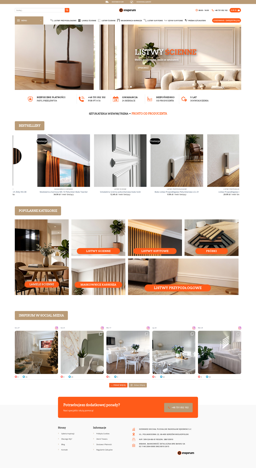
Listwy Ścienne (109, 20)
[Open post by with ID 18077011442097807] (128, 352)
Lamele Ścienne (89, 20)
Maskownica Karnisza (131, 20)
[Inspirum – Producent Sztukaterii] (128, 10)
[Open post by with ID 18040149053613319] (219, 352)
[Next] (233, 57)
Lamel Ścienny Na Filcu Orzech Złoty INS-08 (211, 192)
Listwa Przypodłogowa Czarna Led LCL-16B (155, 192)
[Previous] (22, 57)
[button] (235, 10)
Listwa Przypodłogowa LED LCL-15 (98, 192)
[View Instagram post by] (55, 370)
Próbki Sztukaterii (197, 20)
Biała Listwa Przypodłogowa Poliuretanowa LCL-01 (42, 192)
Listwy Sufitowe (155, 20)
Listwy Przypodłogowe (65, 20)
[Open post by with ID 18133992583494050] (36, 352)
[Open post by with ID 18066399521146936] (82, 352)
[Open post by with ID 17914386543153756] (173, 352)
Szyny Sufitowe (175, 20)
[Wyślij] (67, 10)
